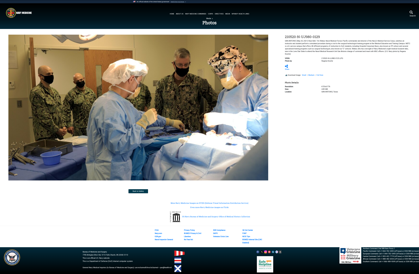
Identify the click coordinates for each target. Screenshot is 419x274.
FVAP (244, 233)
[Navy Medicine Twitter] (261, 252)
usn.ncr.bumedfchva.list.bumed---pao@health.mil (153, 267)
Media (208, 18)
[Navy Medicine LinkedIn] (273, 252)
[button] (178, 2)
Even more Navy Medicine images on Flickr (209, 207)
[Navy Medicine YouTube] (269, 252)
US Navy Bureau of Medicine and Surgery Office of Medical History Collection (216, 216)
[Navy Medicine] (18, 12)
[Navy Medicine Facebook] (257, 252)
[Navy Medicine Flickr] (276, 252)
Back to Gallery (138, 191)
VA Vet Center (247, 230)
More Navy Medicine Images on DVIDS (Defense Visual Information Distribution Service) (209, 203)
